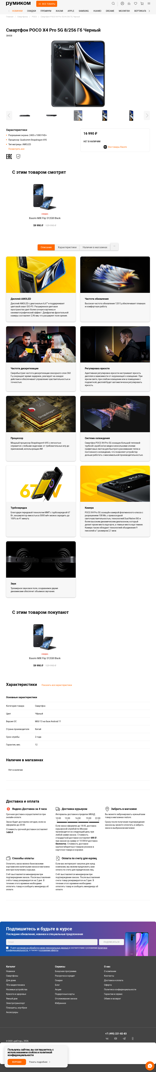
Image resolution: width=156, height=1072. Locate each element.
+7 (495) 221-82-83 (116, 1033)
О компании (110, 971)
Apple (71, 11)
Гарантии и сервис (113, 994)
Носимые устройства (16, 989)
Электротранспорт (15, 1003)
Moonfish (124, 11)
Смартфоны (12, 976)
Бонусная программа (65, 971)
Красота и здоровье (16, 994)
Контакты (109, 976)
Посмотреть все (16, 149)
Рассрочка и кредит (65, 976)
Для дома (11, 980)
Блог (57, 985)
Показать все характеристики (57, 685)
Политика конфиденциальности (120, 989)
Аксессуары (12, 1012)
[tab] (46, 247)
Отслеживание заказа (66, 998)
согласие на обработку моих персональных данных (43, 948)
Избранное (60, 1003)
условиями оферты (48, 950)
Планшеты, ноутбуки (16, 1008)
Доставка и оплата (113, 980)
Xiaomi (59, 11)
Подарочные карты (65, 994)
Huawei (97, 11)
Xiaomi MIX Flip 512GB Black (44, 218)
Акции (58, 989)
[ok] (133, 1038)
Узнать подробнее (38, 1062)
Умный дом (11, 998)
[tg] (124, 1038)
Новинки (17, 11)
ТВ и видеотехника (15, 985)
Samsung (84, 11)
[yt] (115, 1038)
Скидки (31, 11)
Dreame (110, 11)
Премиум (46, 11)
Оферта (108, 985)
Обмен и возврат (112, 998)
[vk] (107, 1038)
